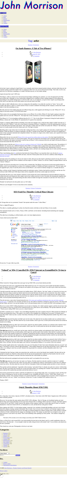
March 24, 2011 (36, 278)
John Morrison (37, 52)
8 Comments (36, 56)
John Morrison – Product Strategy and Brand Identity (18, 468)
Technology (36, 45)
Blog (4, 17)
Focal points (6, 437)
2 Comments (36, 280)
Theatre (5, 445)
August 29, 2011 (36, 54)
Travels (5, 446)
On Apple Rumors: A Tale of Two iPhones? (33, 48)
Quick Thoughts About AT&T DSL (33, 387)
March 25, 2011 (36, 197)
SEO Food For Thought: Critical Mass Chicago (33, 192)
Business (30, 45)
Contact (5, 23)
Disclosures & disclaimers (10, 465)
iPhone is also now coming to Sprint (24, 144)
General (29, 383)
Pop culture (6, 442)
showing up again (4, 156)
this (15, 153)
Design (5, 18)
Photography (6, 20)
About (5, 16)
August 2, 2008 (36, 393)
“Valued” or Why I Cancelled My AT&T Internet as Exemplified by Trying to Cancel (33, 271)
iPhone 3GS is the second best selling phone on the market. (33, 137)
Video (4, 21)
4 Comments (36, 199)
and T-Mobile (37, 144)
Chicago (33, 188)
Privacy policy (7, 463)
